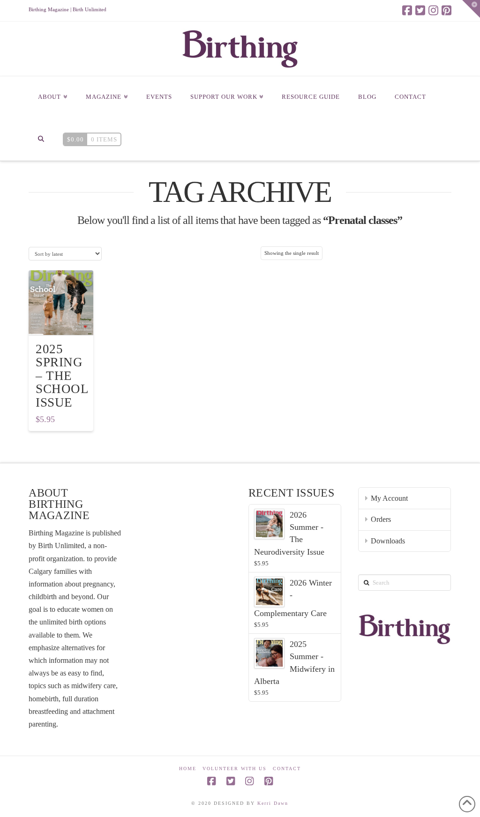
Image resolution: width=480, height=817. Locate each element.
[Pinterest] (446, 10)
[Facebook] (407, 10)
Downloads (388, 541)
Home (187, 768)
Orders (381, 519)
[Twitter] (420, 10)
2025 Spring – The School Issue (62, 375)
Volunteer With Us (234, 768)
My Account (389, 498)
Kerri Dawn (272, 803)
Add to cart (65, 319)
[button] (471, 9)
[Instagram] (433, 10)
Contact (287, 768)
